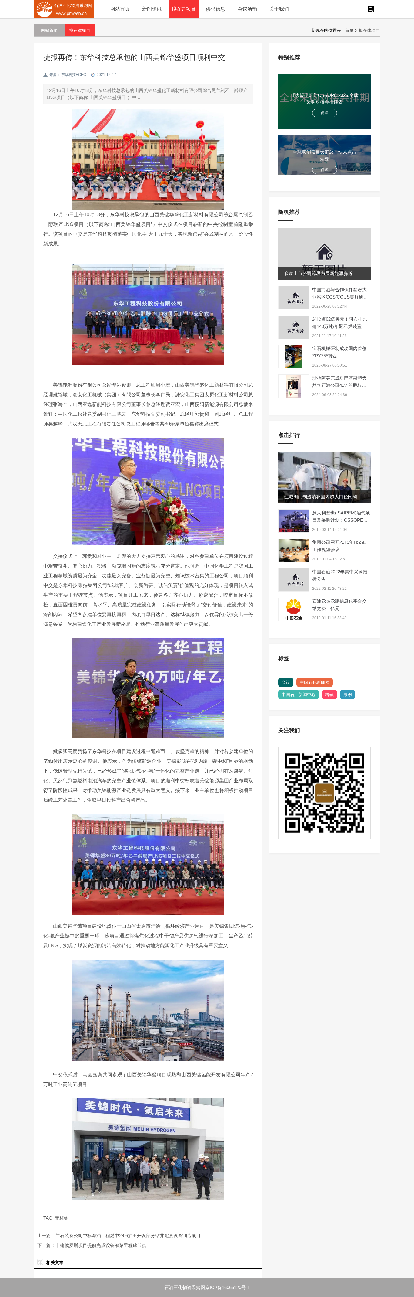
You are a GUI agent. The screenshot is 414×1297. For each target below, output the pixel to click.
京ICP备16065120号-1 (227, 1287)
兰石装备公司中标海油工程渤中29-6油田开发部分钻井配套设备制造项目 (128, 1235)
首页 (349, 30)
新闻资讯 (152, 9)
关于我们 (279, 9)
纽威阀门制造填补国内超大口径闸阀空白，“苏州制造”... (340, 496)
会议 (286, 682)
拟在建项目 (184, 9)
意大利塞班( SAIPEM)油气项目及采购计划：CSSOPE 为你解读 (341, 520)
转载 (329, 694)
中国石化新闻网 (314, 682)
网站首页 (120, 9)
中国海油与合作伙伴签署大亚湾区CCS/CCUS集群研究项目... (340, 297)
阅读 (324, 113)
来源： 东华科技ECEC (67, 75)
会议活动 (247, 9)
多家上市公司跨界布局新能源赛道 (318, 273)
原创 (347, 694)
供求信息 (215, 9)
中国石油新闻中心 (299, 694)
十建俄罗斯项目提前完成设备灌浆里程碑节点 (100, 1245)
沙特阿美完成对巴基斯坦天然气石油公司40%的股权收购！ (339, 385)
